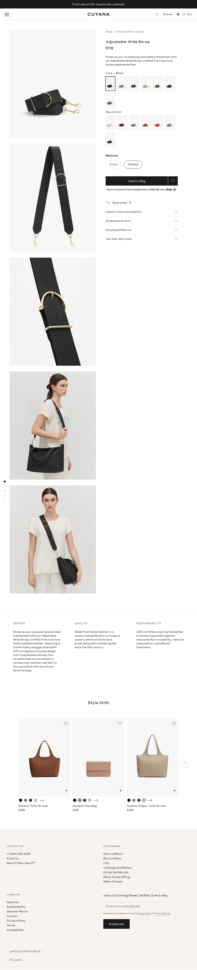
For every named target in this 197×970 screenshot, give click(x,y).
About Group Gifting (116, 876)
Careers (12, 916)
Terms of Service (162, 913)
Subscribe (116, 924)
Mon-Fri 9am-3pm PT (21, 863)
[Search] (157, 14)
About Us (13, 902)
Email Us (12, 858)
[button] (66, 790)
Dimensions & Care (118, 220)
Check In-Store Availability (124, 211)
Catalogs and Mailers (117, 867)
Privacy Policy (16, 920)
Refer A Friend (112, 881)
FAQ (106, 863)
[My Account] (178, 14)
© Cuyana (16, 959)
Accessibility (15, 929)
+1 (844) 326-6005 (19, 853)
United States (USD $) (25, 951)
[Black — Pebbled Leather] (20, 800)
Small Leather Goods (130, 31)
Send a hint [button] (119, 202)
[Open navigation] (7, 14)
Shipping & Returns (118, 229)
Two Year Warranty (119, 238)
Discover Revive (17, 911)
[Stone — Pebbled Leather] (35, 800)
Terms (11, 925)
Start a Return (113, 853)
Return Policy (112, 858)
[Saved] (184, 14)
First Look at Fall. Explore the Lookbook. (98, 4)
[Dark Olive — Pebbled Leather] (30, 800)
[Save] (173, 181)
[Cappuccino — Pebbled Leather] (25, 800)
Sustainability (16, 906)
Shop (109, 31)
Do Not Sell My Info (115, 872)
